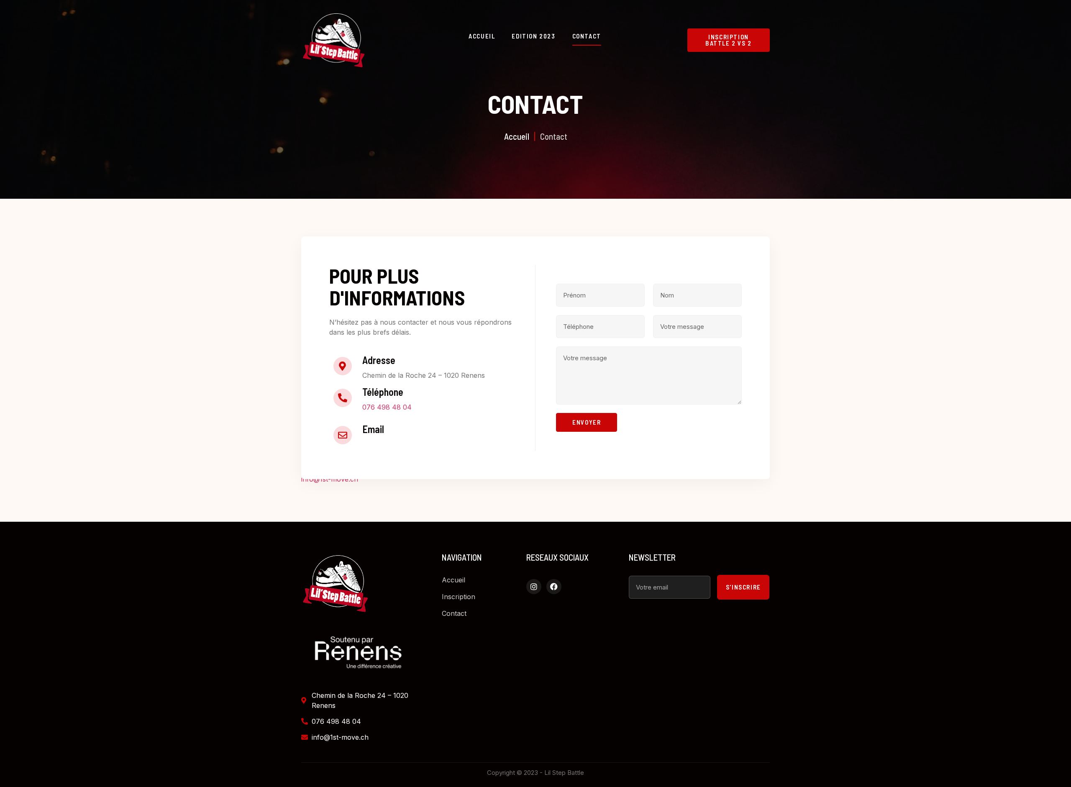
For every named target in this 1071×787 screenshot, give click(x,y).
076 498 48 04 (387, 407)
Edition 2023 (533, 36)
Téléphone (382, 392)
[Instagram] (533, 586)
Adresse (378, 360)
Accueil (482, 36)
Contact (586, 36)
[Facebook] (553, 586)
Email (373, 429)
